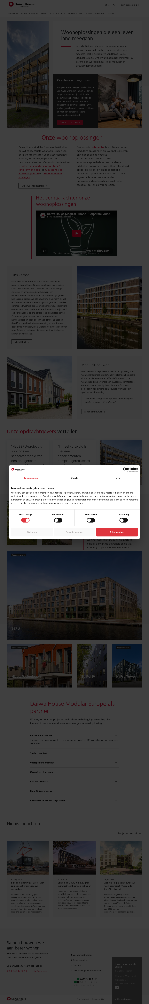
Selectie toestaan (74, 532)
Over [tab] (118, 478)
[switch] (58, 520)
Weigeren (32, 532)
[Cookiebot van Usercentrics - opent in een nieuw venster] (125, 469)
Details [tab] (74, 478)
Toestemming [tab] (31, 478)
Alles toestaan (117, 532)
